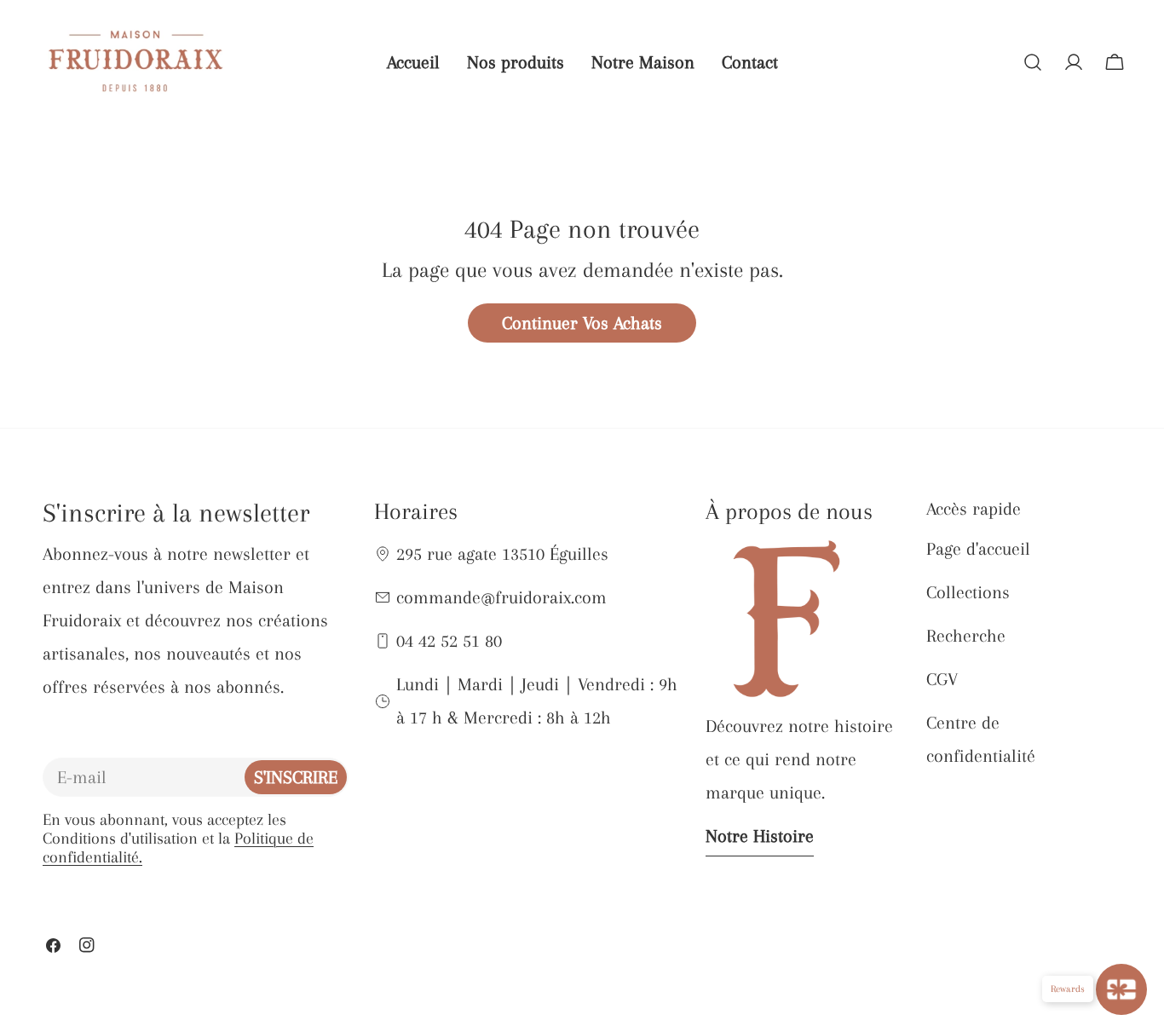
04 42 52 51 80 (449, 641)
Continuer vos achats (582, 323)
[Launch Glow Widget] (1121, 989)
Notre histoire (760, 836)
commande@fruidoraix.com (501, 597)
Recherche (966, 636)
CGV (942, 679)
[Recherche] (1033, 62)
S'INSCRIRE (295, 777)
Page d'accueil (978, 549)
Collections (968, 592)
